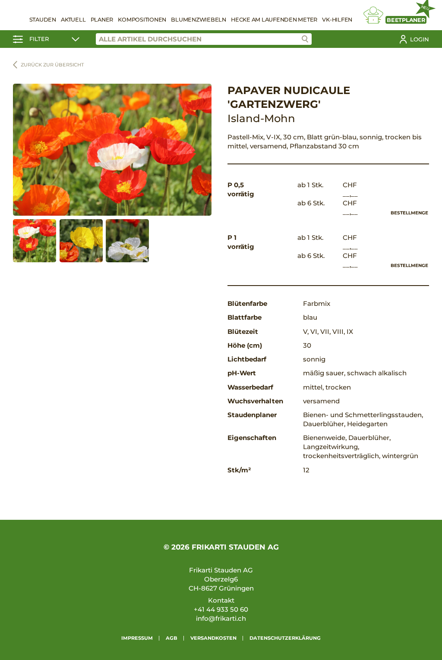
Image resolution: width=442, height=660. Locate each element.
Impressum (137, 638)
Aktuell (73, 19)
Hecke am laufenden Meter (274, 19)
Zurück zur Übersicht (52, 65)
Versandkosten (213, 638)
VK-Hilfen (337, 19)
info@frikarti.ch (221, 618)
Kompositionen (142, 19)
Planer (102, 19)
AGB (171, 638)
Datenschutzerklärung (285, 638)
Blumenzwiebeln (198, 19)
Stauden (42, 19)
